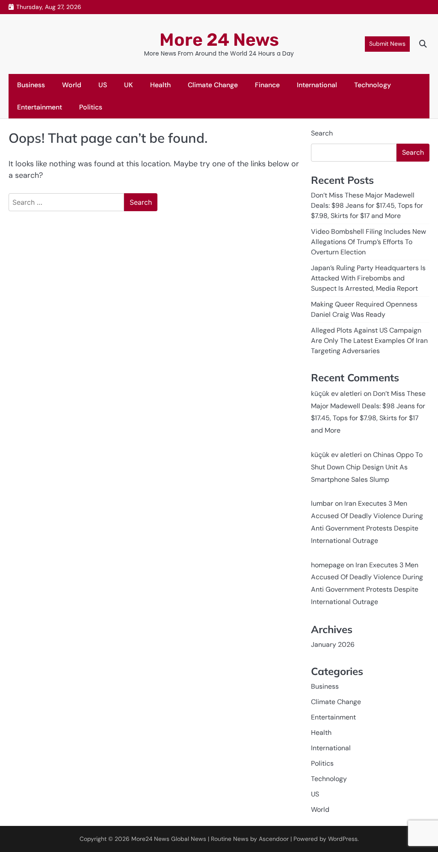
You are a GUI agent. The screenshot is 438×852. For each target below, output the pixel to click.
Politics (90, 107)
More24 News (150, 839)
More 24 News (219, 39)
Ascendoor (274, 839)
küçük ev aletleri (336, 393)
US (102, 84)
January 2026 (333, 644)
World (71, 84)
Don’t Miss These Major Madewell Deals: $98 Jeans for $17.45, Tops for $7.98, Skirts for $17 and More (367, 205)
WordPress (343, 839)
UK (128, 84)
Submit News (387, 43)
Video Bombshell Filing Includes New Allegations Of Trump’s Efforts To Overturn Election (368, 241)
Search (322, 133)
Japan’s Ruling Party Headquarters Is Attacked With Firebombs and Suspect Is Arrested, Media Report (368, 278)
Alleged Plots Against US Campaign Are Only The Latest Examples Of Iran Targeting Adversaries (369, 340)
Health (160, 84)
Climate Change (213, 84)
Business (31, 84)
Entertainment (39, 107)
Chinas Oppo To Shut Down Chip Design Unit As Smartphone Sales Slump (367, 467)
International (317, 84)
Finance (267, 84)
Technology (372, 84)
